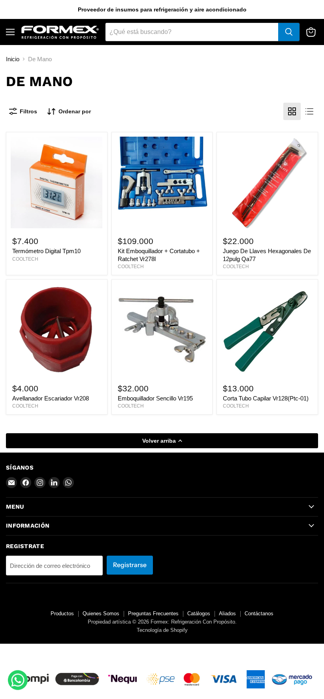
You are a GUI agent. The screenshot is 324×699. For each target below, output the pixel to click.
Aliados (227, 613)
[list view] (309, 111)
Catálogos (198, 613)
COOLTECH (25, 259)
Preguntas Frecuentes (153, 613)
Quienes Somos (101, 613)
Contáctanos (259, 613)
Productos (62, 613)
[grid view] (292, 111)
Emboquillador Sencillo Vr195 (155, 398)
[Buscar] (289, 32)
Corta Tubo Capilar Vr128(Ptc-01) (266, 398)
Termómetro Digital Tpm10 (46, 251)
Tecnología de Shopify (162, 630)
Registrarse (130, 565)
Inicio (12, 59)
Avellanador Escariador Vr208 (50, 398)
